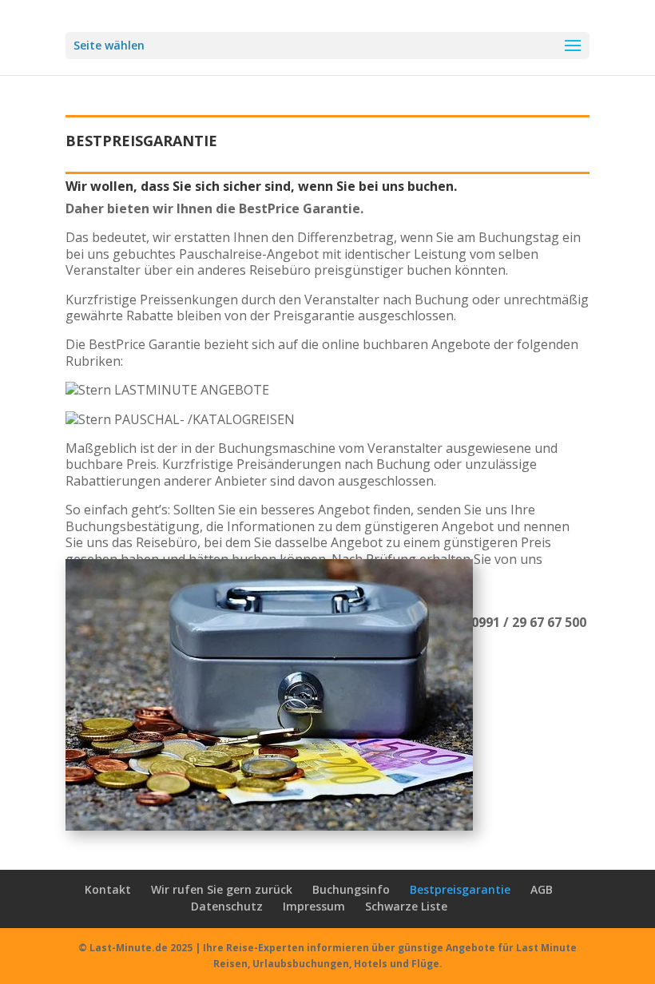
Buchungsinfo (351, 889)
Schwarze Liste (406, 906)
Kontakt (108, 889)
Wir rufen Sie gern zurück (221, 889)
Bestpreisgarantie (460, 889)
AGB (541, 889)
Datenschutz (227, 906)
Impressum (314, 906)
